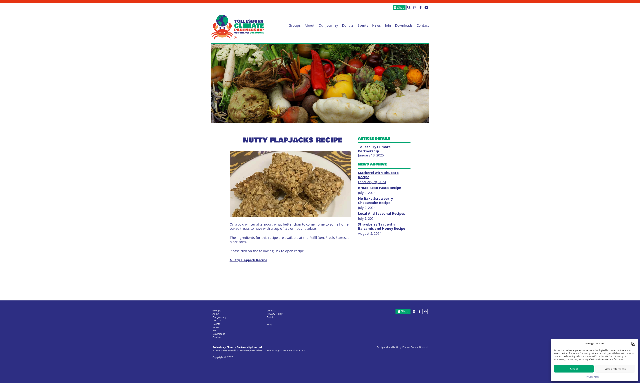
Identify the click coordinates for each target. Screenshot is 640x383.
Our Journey (328, 25)
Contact (423, 25)
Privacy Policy (592, 376)
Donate (348, 25)
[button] (633, 343)
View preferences (615, 369)
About (309, 25)
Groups (295, 25)
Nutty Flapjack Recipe (248, 260)
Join (388, 25)
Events (363, 25)
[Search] (408, 7)
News (376, 25)
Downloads (403, 25)
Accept (574, 369)
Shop (400, 7)
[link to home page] (237, 27)
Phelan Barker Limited (415, 347)
